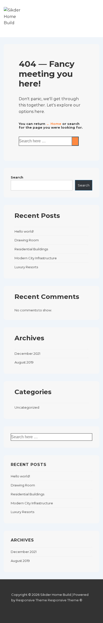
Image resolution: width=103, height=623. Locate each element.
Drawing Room (26, 240)
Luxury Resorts (26, 267)
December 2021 (27, 354)
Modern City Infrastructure (35, 258)
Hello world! (24, 231)
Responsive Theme (31, 600)
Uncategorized (26, 407)
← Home (53, 124)
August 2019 (24, 362)
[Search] (75, 141)
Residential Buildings (31, 249)
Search (17, 177)
